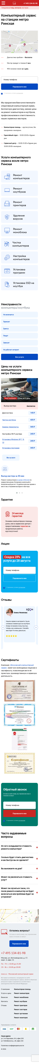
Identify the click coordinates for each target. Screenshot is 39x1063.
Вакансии (4, 997)
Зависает (6, 343)
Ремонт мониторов (21, 1018)
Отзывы (4, 1005)
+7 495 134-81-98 (30, 3)
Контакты (4, 1001)
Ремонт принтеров (20, 1005)
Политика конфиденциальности (12, 1045)
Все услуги (19, 357)
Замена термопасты (10, 427)
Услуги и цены (6, 993)
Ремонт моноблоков (21, 997)
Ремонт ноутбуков (20, 1001)
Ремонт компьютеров (21, 993)
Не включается (8, 315)
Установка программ (10, 448)
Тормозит (6, 322)
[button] (17, 493)
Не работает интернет (11, 350)
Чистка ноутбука (9, 420)
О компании (5, 989)
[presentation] (3, 627)
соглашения (19, 93)
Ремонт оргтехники (21, 1013)
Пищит (5, 336)
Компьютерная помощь (22, 989)
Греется (6, 329)
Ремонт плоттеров (20, 1009)
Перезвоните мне (19, 87)
